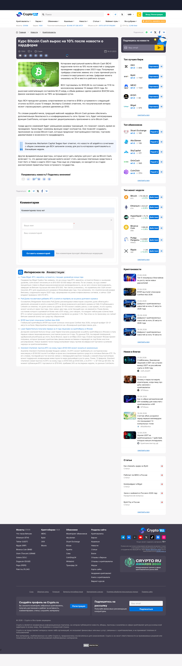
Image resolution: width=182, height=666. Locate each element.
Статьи (96, 21)
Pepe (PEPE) (21, 565)
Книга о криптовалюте (100, 577)
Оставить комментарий (38, 253)
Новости (82, 21)
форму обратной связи (153, 549)
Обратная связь (43, 592)
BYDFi (133, 95)
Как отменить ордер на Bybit (136, 466)
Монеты (20, 529)
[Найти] (43, 14)
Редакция (56, 592)
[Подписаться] (159, 47)
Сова (68, 553)
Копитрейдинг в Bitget (133, 484)
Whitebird (70, 561)
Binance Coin (134, 227)
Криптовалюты (22, 21)
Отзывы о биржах (99, 557)
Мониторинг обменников (76, 534)
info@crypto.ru (161, 551)
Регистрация (157, 14)
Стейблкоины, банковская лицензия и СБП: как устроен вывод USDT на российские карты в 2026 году (149, 364)
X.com (155, 32)
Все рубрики (130, 21)
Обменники (53, 21)
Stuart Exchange (138, 130)
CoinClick (135, 170)
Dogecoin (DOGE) (23, 561)
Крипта (69, 549)
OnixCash (135, 160)
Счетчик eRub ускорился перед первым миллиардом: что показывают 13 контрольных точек (149, 420)
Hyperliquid (135, 216)
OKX (132, 65)
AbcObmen (135, 140)
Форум (94, 565)
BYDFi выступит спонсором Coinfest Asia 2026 (40, 320)
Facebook (159, 32)
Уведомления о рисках (95, 592)
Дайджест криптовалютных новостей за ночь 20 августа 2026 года (149, 320)
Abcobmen (70, 538)
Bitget (133, 105)
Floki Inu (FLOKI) (23, 569)
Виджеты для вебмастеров (73, 592)
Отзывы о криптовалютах (102, 561)
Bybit (132, 75)
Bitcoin (133, 196)
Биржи (38, 21)
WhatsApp (146, 32)
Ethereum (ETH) (22, 538)
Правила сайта (147, 592)
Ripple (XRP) (21, 545)
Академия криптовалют (101, 573)
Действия (154, 197)
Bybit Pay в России (132, 502)
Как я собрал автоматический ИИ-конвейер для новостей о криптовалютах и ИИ (150, 401)
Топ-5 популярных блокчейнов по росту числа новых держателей (150, 280)
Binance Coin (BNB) (24, 549)
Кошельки (68, 21)
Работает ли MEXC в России (135, 475)
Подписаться (146, 609)
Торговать (153, 66)
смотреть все (143, 115)
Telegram (115, 14)
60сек (68, 545)
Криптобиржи (48, 529)
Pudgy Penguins (134, 239)
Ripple (133, 250)
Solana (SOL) (21, 557)
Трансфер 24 (71, 565)
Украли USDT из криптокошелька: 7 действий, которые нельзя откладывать (149, 437)
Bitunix (44, 545)
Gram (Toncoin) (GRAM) (25, 553)
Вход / (148, 14)
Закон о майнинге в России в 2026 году (140, 493)
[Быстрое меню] (139, 14)
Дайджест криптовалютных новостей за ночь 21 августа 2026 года (149, 306)
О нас (31, 592)
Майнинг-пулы (112, 21)
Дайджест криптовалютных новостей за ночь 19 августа (149, 333)
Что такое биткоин (24, 534)
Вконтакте (164, 32)
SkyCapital (135, 150)
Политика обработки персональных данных (122, 592)
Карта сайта (96, 569)
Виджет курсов (97, 581)
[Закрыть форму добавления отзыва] (111, 220)
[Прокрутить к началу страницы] (176, 650)
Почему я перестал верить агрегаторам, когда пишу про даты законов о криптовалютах (149, 383)
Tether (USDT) (22, 541)
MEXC (133, 85)
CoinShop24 (71, 557)
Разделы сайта (98, 529)
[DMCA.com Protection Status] (91, 645)
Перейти (154, 132)
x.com (122, 14)
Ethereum (135, 206)
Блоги (93, 553)
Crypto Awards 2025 (155, 21)
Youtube (108, 14)
